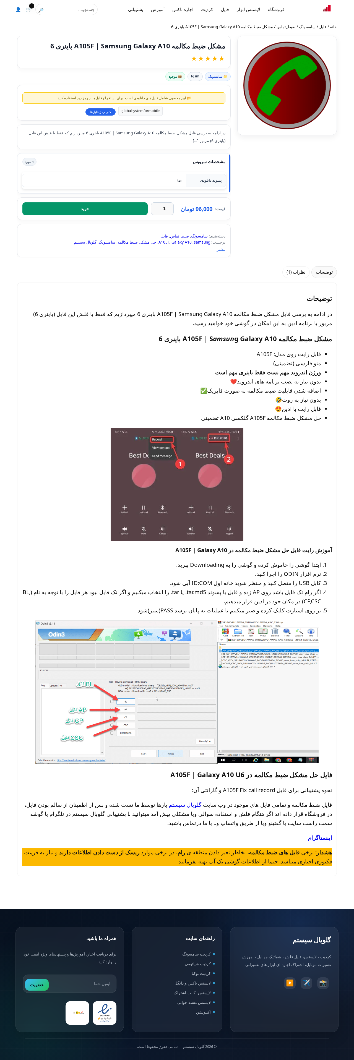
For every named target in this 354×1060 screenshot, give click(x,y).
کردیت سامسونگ (196, 954)
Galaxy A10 (181, 242)
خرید (85, 208)
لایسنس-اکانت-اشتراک (192, 992)
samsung (202, 242)
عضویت (37, 984)
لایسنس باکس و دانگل (193, 983)
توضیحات (324, 272)
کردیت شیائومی (198, 963)
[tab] (324, 272)
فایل (225, 9)
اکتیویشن (203, 1012)
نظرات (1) (296, 272)
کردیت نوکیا (201, 973)
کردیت (207, 9)
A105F (163, 242)
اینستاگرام (320, 837)
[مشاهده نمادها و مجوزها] (77, 1013)
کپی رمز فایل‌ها (100, 112)
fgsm (195, 76)
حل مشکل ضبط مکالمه (137, 242)
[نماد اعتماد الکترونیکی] (104, 1013)
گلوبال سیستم (85, 242)
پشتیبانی (135, 9)
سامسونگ (307, 26)
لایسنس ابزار (248, 9)
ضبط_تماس (286, 26)
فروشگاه (276, 9)
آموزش (158, 9)
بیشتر (221, 249)
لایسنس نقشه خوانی (194, 1002)
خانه (333, 26)
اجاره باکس (182, 9)
